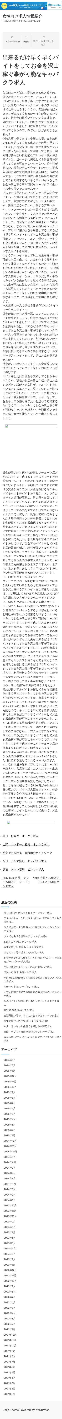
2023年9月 (10, 1221)
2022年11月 (10, 1275)
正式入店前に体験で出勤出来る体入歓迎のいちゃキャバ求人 (33, 994)
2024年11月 (10, 1146)
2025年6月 (10, 1108)
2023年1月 (9, 1264)
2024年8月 (10, 1162)
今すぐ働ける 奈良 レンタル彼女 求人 (24, 947)
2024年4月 (10, 1183)
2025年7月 (10, 1103)
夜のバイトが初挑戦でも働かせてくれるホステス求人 (31, 1003)
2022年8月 (10, 1291)
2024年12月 (10, 1140)
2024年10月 (10, 1151)
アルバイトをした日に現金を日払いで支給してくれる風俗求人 (33, 920)
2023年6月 (10, 1237)
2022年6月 (10, 1302)
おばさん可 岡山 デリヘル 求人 (20, 941)
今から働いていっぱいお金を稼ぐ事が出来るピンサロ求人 (33, 1039)
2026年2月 (10, 1065)
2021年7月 (9, 1361)
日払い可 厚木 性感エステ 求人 (20, 972)
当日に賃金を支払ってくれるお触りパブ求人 (28, 966)
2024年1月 (10, 1200)
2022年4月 (10, 1313)
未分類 (26, 41)
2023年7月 (10, 1232)
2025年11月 (10, 1081)
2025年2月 (10, 1130)
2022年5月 (10, 1307)
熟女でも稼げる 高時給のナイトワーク (27, 852)
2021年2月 (9, 1388)
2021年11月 (10, 1340)
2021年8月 (10, 1356)
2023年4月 (10, 1248)
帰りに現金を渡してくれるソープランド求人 (28, 912)
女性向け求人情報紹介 (22, 16)
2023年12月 (10, 1205)
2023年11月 (10, 1210)
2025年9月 (10, 1092)
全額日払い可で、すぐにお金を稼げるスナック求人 (31, 1015)
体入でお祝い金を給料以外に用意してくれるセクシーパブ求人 (33, 929)
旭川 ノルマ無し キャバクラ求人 (25, 861)
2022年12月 (10, 1270)
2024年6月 (10, 1173)
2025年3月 (10, 1124)
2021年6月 (9, 1367)
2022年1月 (9, 1329)
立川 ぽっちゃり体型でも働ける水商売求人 (28, 1026)
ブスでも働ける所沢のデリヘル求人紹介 (25, 936)
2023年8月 (10, 1227)
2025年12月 (10, 1076)
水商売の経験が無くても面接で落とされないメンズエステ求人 (33, 979)
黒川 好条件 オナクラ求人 (20, 836)
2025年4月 (10, 1119)
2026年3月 (10, 1060)
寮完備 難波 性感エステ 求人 (19, 1010)
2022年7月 (10, 1297)
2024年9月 (10, 1157)
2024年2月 (10, 1194)
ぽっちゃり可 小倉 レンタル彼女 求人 (24, 952)
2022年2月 (10, 1324)
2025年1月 (9, 1135)
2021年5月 (9, 1372)
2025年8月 (10, 1097)
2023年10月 (10, 1216)
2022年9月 (10, 1286)
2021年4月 (10, 1377)
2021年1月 (9, 1394)
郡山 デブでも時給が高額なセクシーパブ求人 (29, 1031)
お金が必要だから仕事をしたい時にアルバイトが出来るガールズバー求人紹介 (33, 959)
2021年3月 (9, 1383)
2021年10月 (10, 1345)
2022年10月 (10, 1280)
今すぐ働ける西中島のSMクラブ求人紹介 (26, 1021)
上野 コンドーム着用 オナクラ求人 (26, 844)
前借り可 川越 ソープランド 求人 (21, 986)
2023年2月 (10, 1259)
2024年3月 (10, 1189)
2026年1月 (9, 1070)
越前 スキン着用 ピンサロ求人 (23, 869)
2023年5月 (10, 1243)
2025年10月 (10, 1087)
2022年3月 (10, 1318)
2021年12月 (10, 1334)
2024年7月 (10, 1167)
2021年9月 (9, 1350)
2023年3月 (10, 1254)
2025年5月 (10, 1113)
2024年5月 (10, 1178)
